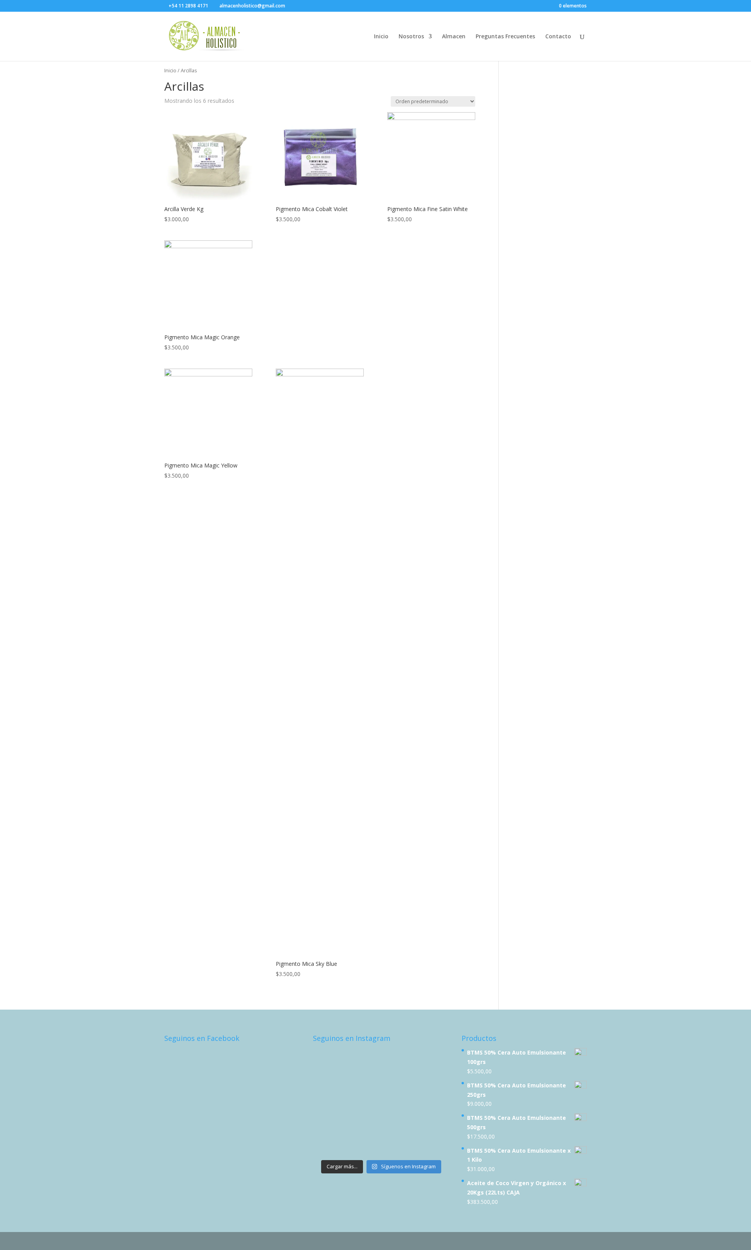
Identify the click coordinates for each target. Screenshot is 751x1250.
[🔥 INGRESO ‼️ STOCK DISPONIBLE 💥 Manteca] (434, 1145)
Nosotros (411, 37)
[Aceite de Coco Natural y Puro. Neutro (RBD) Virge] (399, 1145)
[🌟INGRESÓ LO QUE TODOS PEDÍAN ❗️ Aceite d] (328, 1059)
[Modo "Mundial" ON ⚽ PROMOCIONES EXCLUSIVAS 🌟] (328, 1123)
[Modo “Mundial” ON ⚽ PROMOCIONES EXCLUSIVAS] (434, 1102)
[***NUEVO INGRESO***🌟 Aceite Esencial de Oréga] (399, 1059)
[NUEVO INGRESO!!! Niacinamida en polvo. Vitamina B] (328, 1080)
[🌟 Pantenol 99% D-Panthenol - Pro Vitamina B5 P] (363, 1102)
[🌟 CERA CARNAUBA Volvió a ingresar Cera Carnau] (434, 1123)
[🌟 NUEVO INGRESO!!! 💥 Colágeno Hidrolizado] (363, 1059)
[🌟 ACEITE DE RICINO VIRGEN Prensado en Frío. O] (363, 1123)
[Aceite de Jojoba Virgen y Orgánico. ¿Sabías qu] (434, 1080)
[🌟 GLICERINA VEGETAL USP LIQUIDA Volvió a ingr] (363, 1145)
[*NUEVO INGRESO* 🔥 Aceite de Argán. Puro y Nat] (399, 1080)
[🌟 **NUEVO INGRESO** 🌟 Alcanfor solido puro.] (434, 1059)
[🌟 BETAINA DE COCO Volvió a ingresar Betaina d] (328, 1145)
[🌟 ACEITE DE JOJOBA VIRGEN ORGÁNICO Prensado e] (399, 1102)
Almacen (453, 37)
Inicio (381, 37)
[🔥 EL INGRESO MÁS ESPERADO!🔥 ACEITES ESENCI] (328, 1102)
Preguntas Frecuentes (505, 37)
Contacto (558, 37)
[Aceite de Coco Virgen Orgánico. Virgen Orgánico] (399, 1123)
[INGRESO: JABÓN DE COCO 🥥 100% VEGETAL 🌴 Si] (363, 1080)
